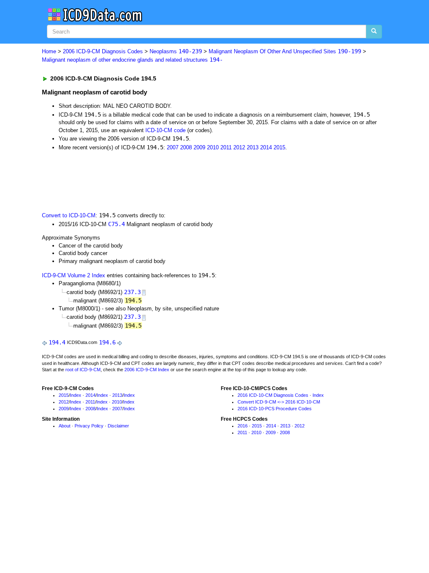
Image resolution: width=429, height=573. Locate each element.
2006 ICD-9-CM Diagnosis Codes (103, 51)
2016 (243, 425)
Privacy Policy (89, 425)
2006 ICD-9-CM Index (146, 369)
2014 (266, 147)
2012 (239, 147)
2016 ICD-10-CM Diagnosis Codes (273, 395)
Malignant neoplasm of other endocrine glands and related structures (132, 60)
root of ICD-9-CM (83, 369)
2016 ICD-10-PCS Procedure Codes (275, 408)
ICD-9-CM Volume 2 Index (73, 275)
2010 (213, 147)
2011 (226, 147)
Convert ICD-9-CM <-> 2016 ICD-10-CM (279, 401)
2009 (199, 147)
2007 (172, 147)
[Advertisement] (191, 180)
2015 (279, 147)
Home (49, 51)
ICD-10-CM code (165, 130)
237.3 (132, 292)
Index (75, 395)
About (64, 425)
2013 (252, 147)
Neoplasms (176, 51)
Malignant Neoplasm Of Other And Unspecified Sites (285, 51)
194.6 (107, 342)
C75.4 (116, 224)
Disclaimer (118, 425)
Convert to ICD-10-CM (69, 215)
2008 (186, 147)
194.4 (57, 342)
